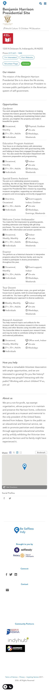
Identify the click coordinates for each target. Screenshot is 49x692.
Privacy (22, 677)
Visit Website (27, 57)
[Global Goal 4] (8, 38)
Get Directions (11, 487)
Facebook (6, 575)
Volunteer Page (11, 63)
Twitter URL (10, 498)
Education (35, 28)
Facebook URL (4, 498)
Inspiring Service (33, 677)
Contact (7, 590)
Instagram (16, 575)
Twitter (10, 575)
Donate (26, 63)
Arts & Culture (11, 28)
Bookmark (41, 452)
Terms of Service (11, 677)
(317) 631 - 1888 (15, 53)
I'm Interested (10, 57)
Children (24, 28)
